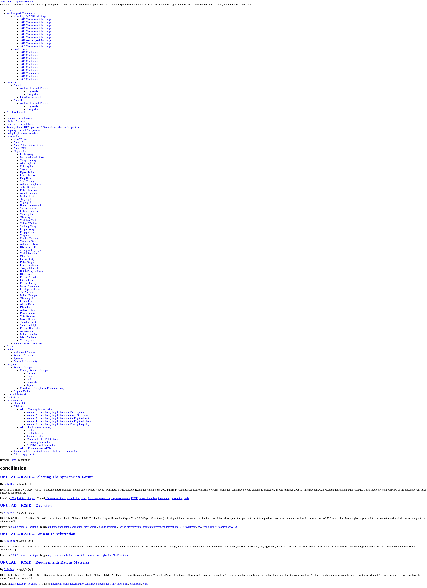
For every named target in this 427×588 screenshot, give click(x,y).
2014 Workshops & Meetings (35, 31)
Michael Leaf (27, 196)
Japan (30, 385)
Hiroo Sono (26, 274)
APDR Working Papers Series (36, 409)
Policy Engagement (23, 454)
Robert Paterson (28, 190)
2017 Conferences (29, 55)
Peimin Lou (26, 301)
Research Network (23, 355)
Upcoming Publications (39, 442)
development (90, 526)
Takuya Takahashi (29, 268)
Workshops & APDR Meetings (29, 16)
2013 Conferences (29, 67)
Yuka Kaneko (27, 316)
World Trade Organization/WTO (219, 526)
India (29, 379)
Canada (31, 373)
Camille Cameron (29, 238)
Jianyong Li (26, 199)
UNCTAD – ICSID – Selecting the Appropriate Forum (47, 477)
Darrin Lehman (28, 313)
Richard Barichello (30, 328)
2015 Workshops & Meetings (35, 28)
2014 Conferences (29, 64)
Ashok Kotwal (28, 310)
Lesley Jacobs (27, 175)
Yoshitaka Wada (28, 220)
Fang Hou (25, 178)
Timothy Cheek (28, 322)
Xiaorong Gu (27, 217)
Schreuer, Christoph (27, 526)
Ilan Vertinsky (27, 259)
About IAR (19, 142)
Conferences (20, 49)
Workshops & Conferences (21, 13)
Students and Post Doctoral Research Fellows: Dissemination (45, 451)
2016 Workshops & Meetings (35, 25)
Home (10, 10)
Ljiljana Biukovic (29, 211)
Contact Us (13, 397)
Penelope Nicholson (30, 289)
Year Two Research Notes (20, 124)
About (10, 346)
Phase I (17, 85)
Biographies (19, 151)
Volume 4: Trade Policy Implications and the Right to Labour (59, 421)
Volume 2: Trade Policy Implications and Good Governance (58, 415)
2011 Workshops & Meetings (35, 40)
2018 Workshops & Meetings (35, 19)
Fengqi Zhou (27, 232)
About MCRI (20, 148)
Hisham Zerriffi (28, 247)
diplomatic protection (99, 498)
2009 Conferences (29, 79)
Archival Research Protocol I (35, 88)
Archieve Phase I (16, 112)
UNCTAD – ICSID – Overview (26, 505)
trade (186, 498)
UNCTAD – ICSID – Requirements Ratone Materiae (44, 562)
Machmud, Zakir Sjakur (32, 157)
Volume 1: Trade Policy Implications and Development (55, 412)
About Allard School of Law (28, 145)
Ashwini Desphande (31, 184)
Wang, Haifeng (28, 160)
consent (78, 555)
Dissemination (14, 400)
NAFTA (117, 555)
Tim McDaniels (28, 292)
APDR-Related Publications (41, 445)
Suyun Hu (25, 169)
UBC (9, 115)
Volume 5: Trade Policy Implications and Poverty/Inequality (58, 424)
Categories (32, 94)
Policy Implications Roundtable (23, 133)
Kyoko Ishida (27, 172)
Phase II (17, 100)
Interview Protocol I (30, 97)
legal (145, 583)
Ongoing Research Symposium (23, 130)
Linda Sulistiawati (29, 265)
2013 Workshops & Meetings (35, 34)
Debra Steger (27, 262)
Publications (19, 406)
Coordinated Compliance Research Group (42, 388)
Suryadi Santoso (28, 208)
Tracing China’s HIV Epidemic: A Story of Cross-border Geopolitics (43, 127)
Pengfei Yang (27, 229)
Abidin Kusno (27, 304)
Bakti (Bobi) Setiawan (32, 271)
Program (11, 364)
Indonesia (32, 382)
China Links (19, 403)
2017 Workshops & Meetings (35, 22)
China (30, 376)
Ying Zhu (25, 235)
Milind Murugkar (29, 295)
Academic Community (25, 361)
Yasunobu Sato (28, 241)
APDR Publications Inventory (36, 427)
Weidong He (26, 214)
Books (30, 430)
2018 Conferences (29, 52)
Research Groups (22, 367)
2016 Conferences (29, 58)
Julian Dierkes (27, 187)
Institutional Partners (24, 352)
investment (163, 498)
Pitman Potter (27, 280)
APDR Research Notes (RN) (35, 448)
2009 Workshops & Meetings (35, 46)
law (199, 526)
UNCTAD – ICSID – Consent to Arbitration (37, 534)
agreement (53, 555)
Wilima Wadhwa (29, 223)
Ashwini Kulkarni (29, 244)
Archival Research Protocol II (35, 103)
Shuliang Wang (28, 226)
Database (11, 82)
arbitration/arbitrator (55, 498)
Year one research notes (19, 118)
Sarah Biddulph (28, 325)
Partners (11, 349)
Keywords (32, 91)
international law (148, 498)
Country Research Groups (34, 370)
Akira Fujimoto (28, 163)
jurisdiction (176, 498)
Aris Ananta (26, 331)
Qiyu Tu (24, 256)
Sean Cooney (27, 181)
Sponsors (18, 358)
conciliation (73, 498)
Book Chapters (35, 433)
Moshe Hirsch (27, 319)
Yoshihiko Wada (28, 253)
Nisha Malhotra (28, 337)
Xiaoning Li (26, 298)
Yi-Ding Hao (27, 340)
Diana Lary (26, 307)
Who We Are (20, 139)
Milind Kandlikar (29, 334)
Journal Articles (35, 436)
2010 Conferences (29, 76)
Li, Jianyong (26, 154)
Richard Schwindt (29, 277)
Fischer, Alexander (16, 121)
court (83, 498)
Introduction (13, 136)
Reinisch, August (26, 498)
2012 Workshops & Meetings (35, 37)
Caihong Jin (26, 166)
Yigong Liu (26, 202)
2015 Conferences (29, 61)
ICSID (134, 498)
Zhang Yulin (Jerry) (30, 250)
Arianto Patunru (28, 193)
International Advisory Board (28, 343)
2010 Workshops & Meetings (35, 43)
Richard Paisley (28, 283)
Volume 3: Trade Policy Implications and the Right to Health (58, 418)
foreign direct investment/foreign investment (142, 526)
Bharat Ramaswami (30, 205)
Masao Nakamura (29, 286)
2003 (13, 498)
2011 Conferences (29, 73)
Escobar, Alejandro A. (28, 583)
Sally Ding (9, 484)
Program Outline (22, 391)
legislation (106, 555)
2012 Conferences (29, 70)
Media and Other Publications (42, 439)
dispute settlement (120, 498)
